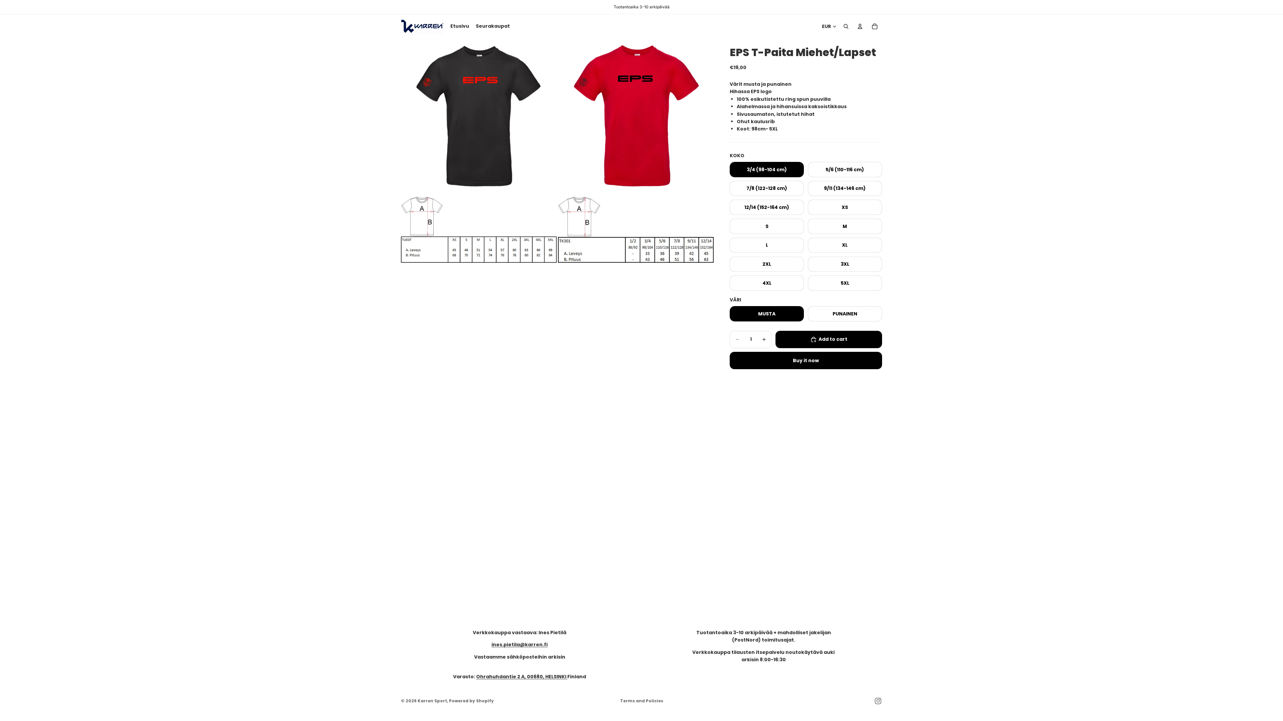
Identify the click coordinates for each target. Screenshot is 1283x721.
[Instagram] (878, 701)
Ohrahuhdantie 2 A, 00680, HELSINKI (521, 676)
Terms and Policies (641, 701)
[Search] (846, 26)
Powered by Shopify (471, 701)
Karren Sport (432, 701)
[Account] (860, 26)
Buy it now (806, 360)
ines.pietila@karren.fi (519, 644)
